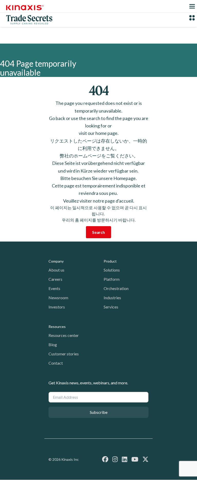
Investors (56, 306)
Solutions (112, 269)
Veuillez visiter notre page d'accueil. (98, 201)
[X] (145, 459)
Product (110, 261)
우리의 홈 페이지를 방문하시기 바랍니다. (98, 219)
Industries (112, 297)
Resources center (63, 335)
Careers (55, 279)
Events (54, 288)
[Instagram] (115, 459)
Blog (52, 344)
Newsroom (58, 297)
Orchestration (116, 288)
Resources (57, 326)
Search (98, 232)
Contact (55, 363)
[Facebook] (105, 459)
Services (111, 306)
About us (56, 269)
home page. (107, 133)
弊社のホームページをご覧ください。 (98, 155)
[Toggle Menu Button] (192, 6)
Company (56, 261)
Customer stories (63, 353)
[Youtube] (134, 459)
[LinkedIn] (124, 459)
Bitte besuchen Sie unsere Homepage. (98, 178)
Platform (112, 279)
